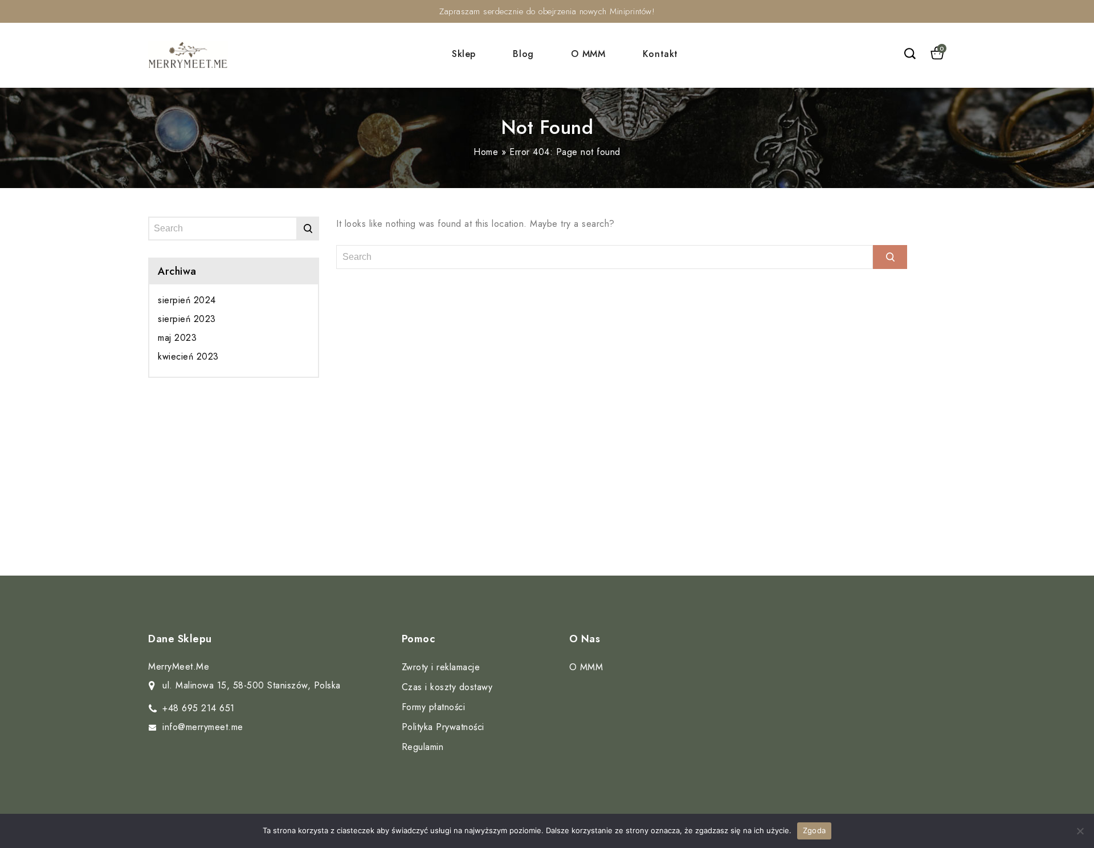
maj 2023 (177, 337)
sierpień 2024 (187, 300)
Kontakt (660, 53)
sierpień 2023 (187, 318)
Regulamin (423, 746)
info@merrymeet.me (202, 726)
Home (485, 151)
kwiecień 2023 (188, 356)
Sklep (464, 53)
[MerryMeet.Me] (188, 55)
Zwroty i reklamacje (441, 667)
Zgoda (814, 830)
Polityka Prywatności (443, 726)
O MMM (588, 53)
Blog (523, 53)
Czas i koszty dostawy (447, 687)
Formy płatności (434, 707)
